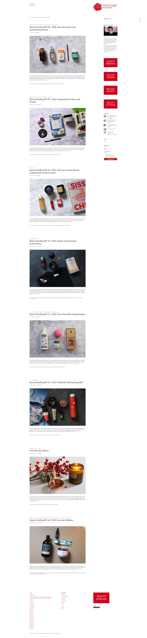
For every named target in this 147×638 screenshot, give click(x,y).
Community (34, 83)
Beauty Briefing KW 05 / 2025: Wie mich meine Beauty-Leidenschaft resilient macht (55, 171)
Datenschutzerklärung (110, 155)
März (32, 604)
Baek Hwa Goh (32, 572)
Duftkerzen (31, 504)
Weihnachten (53, 504)
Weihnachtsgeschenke (33, 298)
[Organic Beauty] (110, 94)
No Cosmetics (57, 83)
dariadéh (39, 297)
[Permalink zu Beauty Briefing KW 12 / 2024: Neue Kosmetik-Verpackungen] (58, 357)
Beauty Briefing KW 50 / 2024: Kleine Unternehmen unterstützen (53, 242)
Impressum (63, 594)
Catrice (31, 154)
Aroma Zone (32, 435)
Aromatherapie (34, 225)
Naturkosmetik (44, 97)
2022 (31, 612)
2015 (32, 622)
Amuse (31, 225)
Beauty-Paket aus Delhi (111, 128)
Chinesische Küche (40, 225)
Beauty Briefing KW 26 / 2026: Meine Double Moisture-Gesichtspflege (112, 117)
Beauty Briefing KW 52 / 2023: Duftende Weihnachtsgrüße (56, 382)
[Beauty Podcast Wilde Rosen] (101, 603)
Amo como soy (32, 297)
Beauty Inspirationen (33, 4)
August (32, 595)
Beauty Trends (32, 3)
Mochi (41, 154)
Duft (39, 97)
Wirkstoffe (50, 97)
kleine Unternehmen (53, 297)
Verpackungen (62, 366)
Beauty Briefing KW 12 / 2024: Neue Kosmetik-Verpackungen (57, 314)
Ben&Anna (31, 366)
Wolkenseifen (58, 435)
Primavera (54, 435)
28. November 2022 (33, 522)
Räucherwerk (62, 83)
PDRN (48, 154)
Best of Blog (63, 599)
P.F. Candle (46, 504)
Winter (57, 504)
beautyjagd (37, 32)
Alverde (31, 83)
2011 (32, 627)
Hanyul (61, 572)
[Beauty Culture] (110, 108)
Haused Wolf (43, 297)
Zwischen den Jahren (39, 450)
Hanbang (57, 572)
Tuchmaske (59, 154)
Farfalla (41, 83)
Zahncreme (43, 573)
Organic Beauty (32, 5)
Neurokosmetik (60, 225)
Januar (32, 607)
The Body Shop (54, 154)
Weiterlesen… (46, 79)
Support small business (75, 297)
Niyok (54, 83)
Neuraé (56, 225)
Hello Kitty (47, 225)
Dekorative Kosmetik (34, 97)
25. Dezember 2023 (33, 385)
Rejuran (50, 154)
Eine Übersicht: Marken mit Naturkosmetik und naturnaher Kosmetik (112, 125)
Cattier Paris (35, 366)
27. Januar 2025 (32, 175)
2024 (31, 610)
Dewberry (33, 154)
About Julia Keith (64, 597)
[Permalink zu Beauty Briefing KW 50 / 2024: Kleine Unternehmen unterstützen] (58, 286)
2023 (31, 611)
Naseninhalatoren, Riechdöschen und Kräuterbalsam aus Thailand (111, 133)
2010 (31, 628)
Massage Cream (75, 572)
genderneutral (53, 572)
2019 (32, 616)
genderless (49, 572)
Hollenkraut (45, 83)
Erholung (34, 504)
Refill (59, 366)
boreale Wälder (41, 572)
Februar (33, 606)
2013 (32, 624)
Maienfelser (51, 83)
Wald (37, 573)
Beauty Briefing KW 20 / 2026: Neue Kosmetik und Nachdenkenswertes (52, 28)
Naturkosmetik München (54, 366)
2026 (31, 594)
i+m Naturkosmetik (44, 435)
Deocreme (38, 83)
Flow (44, 225)
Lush (54, 225)
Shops (37, 238)
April (32, 603)
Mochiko (43, 154)
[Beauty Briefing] (110, 67)
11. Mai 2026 (32, 32)
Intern (39, 448)
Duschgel (45, 572)
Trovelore (81, 297)
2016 (32, 620)
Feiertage (38, 504)
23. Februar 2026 (32, 104)
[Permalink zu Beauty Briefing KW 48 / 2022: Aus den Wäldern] (58, 563)
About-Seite (114, 49)
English (62, 602)
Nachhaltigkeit (64, 297)
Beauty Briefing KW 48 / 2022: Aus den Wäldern (51, 520)
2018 (32, 618)
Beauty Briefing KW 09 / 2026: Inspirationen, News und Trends (55, 100)
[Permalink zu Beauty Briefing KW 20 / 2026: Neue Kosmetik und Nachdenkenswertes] (58, 72)
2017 (32, 619)
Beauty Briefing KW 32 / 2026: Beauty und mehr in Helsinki (40, 598)
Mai (32, 602)
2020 (32, 615)
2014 (32, 623)
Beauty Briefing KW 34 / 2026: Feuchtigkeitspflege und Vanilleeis (112, 121)
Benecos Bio (37, 572)
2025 (31, 608)
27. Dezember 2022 (33, 453)
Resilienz (68, 225)
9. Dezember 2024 (32, 246)
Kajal (48, 83)
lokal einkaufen (59, 297)
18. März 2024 (32, 316)
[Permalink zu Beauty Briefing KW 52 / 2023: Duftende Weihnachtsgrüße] (58, 425)
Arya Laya (36, 297)
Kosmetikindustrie (69, 572)
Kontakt (140, 18)
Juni (32, 600)
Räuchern (49, 504)
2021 (31, 614)
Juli (32, 599)
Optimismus (65, 225)
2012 (32, 626)
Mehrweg (43, 366)
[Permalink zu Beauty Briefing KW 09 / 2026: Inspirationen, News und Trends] (58, 145)
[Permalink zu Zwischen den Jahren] (58, 493)
